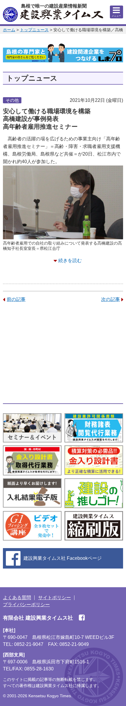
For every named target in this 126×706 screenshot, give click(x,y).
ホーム (9, 29)
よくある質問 (17, 597)
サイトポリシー (54, 597)
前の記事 (16, 299)
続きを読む (70, 260)
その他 (12, 100)
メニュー (116, 16)
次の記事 (110, 299)
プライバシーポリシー (26, 604)
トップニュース (34, 29)
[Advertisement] (63, 353)
